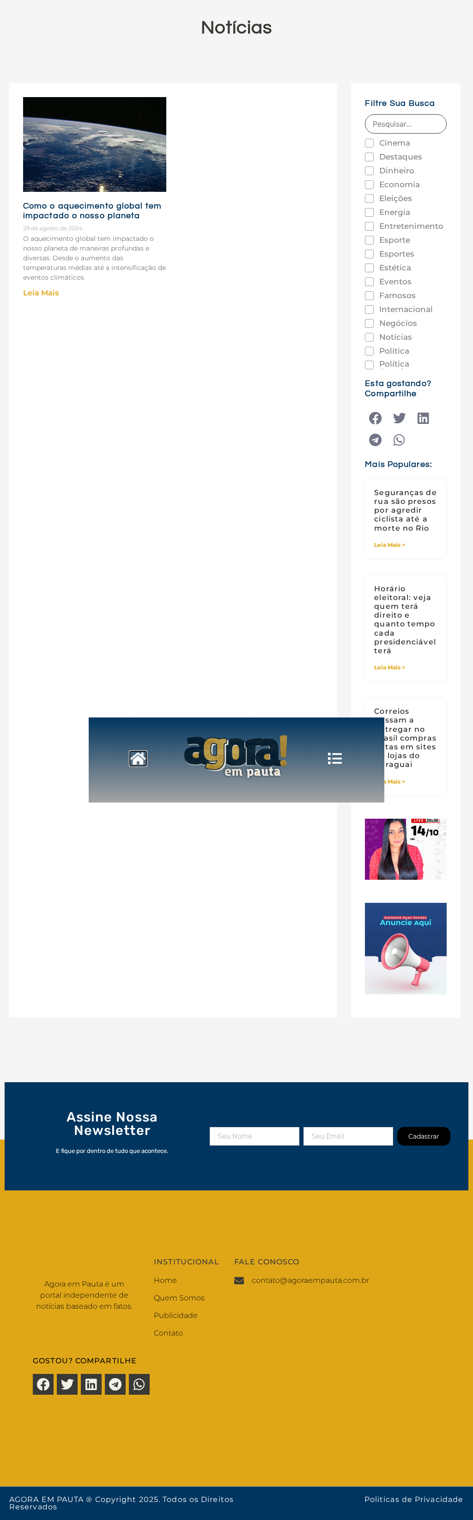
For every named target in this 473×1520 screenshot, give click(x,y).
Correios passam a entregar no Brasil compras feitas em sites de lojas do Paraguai (405, 738)
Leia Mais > (389, 544)
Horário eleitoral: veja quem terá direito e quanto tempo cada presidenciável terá (405, 619)
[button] (375, 418)
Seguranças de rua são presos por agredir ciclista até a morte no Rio (405, 510)
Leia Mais (41, 292)
